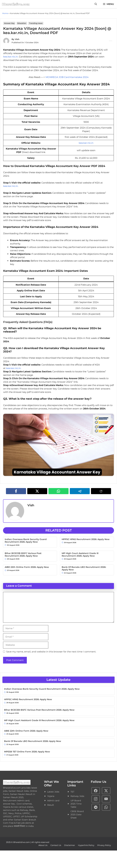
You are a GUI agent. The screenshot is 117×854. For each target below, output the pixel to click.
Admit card (53, 800)
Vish (17, 39)
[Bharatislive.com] (16, 4)
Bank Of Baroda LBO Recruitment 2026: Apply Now (84, 568)
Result (50, 805)
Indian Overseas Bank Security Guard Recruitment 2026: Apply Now (26, 540)
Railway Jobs (77, 796)
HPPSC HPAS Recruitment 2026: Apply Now (86, 539)
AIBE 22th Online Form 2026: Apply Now (27, 567)
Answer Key (9, 23)
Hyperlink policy (86, 845)
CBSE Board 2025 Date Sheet (77, 814)
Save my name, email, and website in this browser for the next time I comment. (51, 651)
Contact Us (55, 845)
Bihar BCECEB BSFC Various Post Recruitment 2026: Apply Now (23, 554)
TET (72, 791)
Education (21, 23)
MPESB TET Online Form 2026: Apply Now (27, 751)
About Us (42, 845)
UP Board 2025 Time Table (76, 803)
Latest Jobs (53, 791)
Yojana (50, 796)
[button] (96, 4)
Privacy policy (104, 845)
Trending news (36, 23)
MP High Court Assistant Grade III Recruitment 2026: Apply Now (80, 554)
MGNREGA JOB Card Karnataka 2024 (67, 77)
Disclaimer (69, 845)
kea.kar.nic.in (10, 56)
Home (5, 13)
